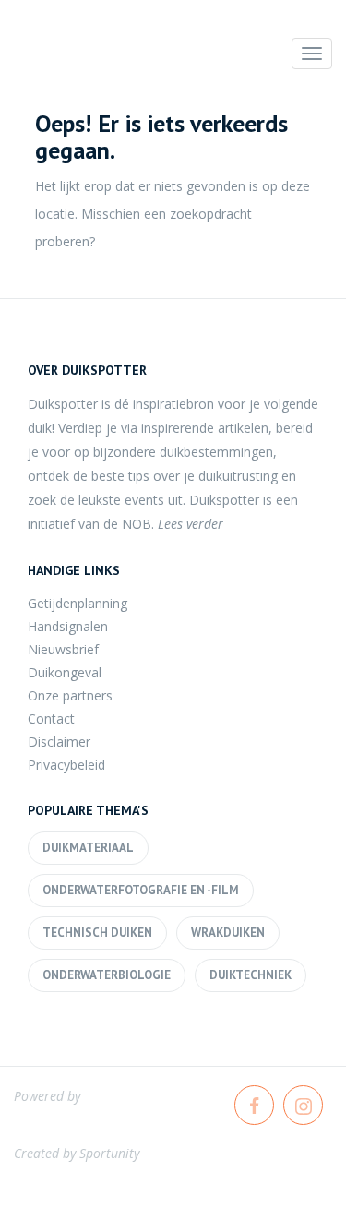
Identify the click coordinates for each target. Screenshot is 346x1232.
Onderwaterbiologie (106, 975)
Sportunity (109, 1153)
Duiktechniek (250, 975)
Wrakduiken (228, 932)
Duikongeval (64, 672)
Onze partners (70, 695)
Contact (51, 718)
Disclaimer (59, 741)
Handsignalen (68, 626)
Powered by (47, 1096)
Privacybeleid (66, 764)
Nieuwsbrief (63, 649)
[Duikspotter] (115, 58)
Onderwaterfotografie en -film (140, 890)
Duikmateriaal (88, 847)
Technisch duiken (97, 932)
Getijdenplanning (77, 603)
